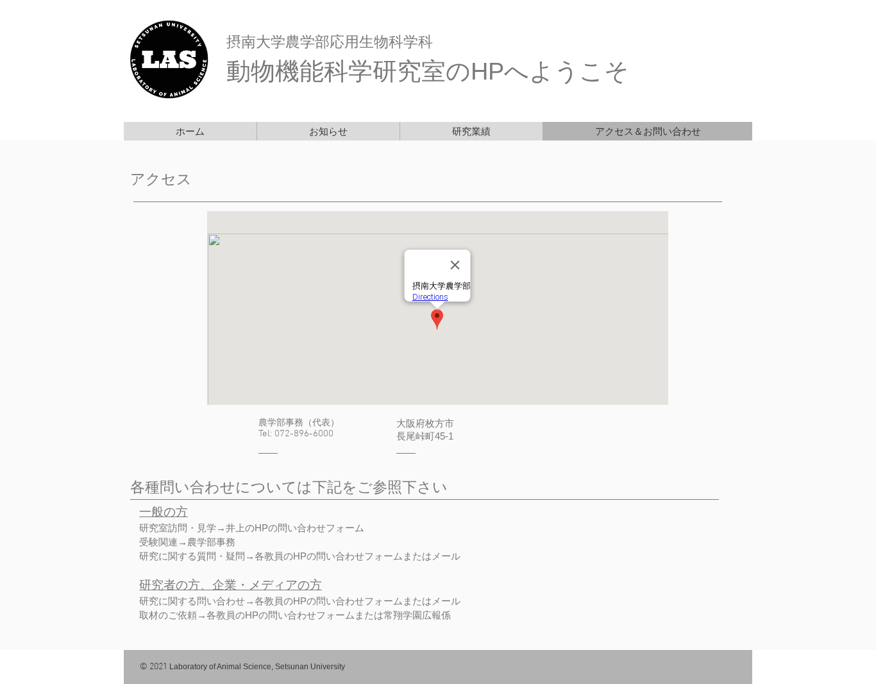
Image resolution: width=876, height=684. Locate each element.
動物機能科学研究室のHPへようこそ (427, 71)
